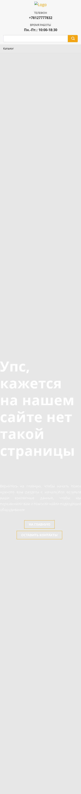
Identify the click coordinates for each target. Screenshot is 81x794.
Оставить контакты (39, 535)
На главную (39, 524)
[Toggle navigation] (74, 48)
